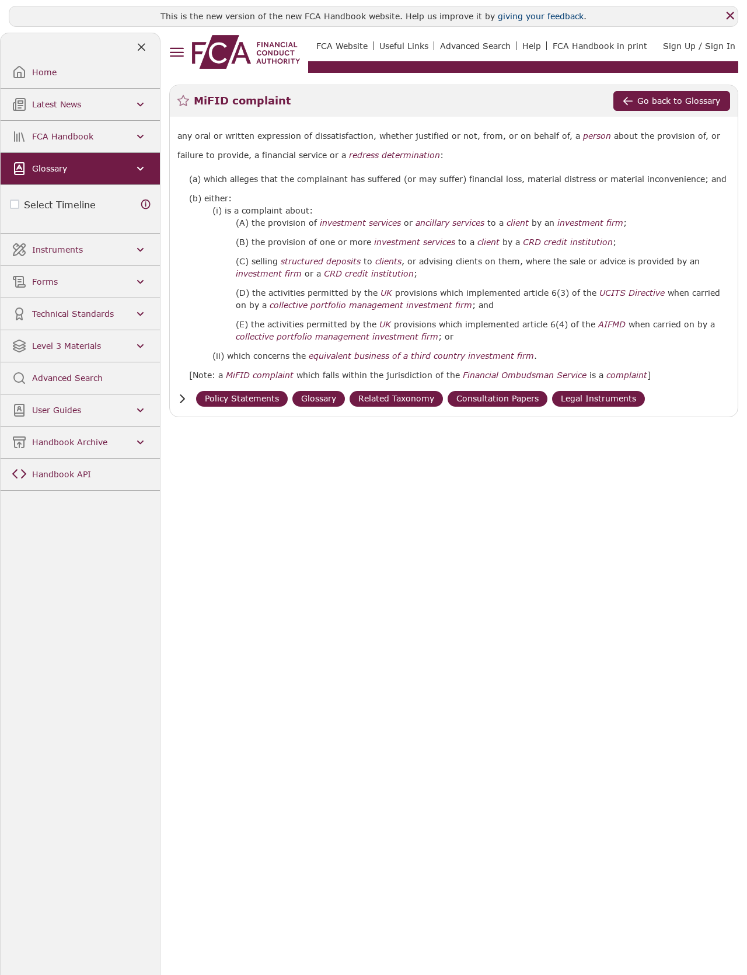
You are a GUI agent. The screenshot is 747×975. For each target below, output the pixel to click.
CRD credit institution (568, 242)
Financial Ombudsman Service (525, 375)
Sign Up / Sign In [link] (699, 46)
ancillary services (450, 223)
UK (386, 293)
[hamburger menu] (176, 53)
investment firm (590, 223)
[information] (146, 204)
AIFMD (612, 324)
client (518, 223)
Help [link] (531, 46)
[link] (246, 52)
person (597, 136)
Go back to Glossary (678, 101)
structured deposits (321, 261)
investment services (360, 223)
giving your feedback (541, 16)
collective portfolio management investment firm (371, 305)
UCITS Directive (632, 293)
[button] (182, 398)
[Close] (730, 15)
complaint (626, 375)
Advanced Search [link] (475, 46)
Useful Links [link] (403, 46)
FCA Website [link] (342, 46)
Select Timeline (60, 204)
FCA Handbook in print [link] (600, 46)
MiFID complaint (260, 375)
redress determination (394, 155)
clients (388, 261)
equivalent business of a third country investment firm (421, 356)
